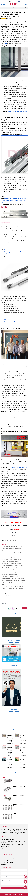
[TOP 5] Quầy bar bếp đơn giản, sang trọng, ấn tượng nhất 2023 (14, 583)
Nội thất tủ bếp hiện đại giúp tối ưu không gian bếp (12, 546)
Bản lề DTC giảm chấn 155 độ (19, 786)
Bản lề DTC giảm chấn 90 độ (18, 777)
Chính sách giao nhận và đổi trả (7, 859)
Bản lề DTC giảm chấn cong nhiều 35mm (18, 814)
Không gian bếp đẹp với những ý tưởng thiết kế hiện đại (13, 578)
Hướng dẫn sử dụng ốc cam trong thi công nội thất (12, 572)
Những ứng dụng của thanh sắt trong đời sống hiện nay (13, 580)
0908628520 (15, 1)
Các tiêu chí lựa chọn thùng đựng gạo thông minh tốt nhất (14, 588)
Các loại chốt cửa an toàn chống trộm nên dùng (11, 550)
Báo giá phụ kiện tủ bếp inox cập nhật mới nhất (11, 552)
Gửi (24, 608)
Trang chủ (3, 8)
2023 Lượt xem (17, 16)
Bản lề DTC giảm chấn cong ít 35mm (19, 805)
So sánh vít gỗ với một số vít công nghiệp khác (11, 559)
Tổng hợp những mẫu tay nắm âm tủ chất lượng (12, 569)
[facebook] (19, 1)
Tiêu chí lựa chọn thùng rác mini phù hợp (10, 574)
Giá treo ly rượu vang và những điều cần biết (11, 561)
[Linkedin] (10, 540)
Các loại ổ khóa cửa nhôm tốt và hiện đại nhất (11, 548)
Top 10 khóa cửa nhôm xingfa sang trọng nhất (11, 563)
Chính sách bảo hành (5, 860)
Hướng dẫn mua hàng (5, 857)
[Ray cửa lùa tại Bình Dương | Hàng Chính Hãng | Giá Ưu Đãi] (14, 4)
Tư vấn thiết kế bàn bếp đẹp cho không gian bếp (11, 567)
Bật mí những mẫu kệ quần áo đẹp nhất (10, 576)
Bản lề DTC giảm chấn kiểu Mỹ (19, 795)
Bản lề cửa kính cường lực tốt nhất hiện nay (11, 555)
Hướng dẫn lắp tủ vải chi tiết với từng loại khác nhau (12, 586)
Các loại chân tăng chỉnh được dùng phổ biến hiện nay (13, 565)
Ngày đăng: (4, 16)
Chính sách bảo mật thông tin (7, 862)
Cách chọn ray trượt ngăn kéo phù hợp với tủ (11, 557)
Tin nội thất (19, 8)
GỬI (14, 887)
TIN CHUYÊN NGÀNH (11, 8)
